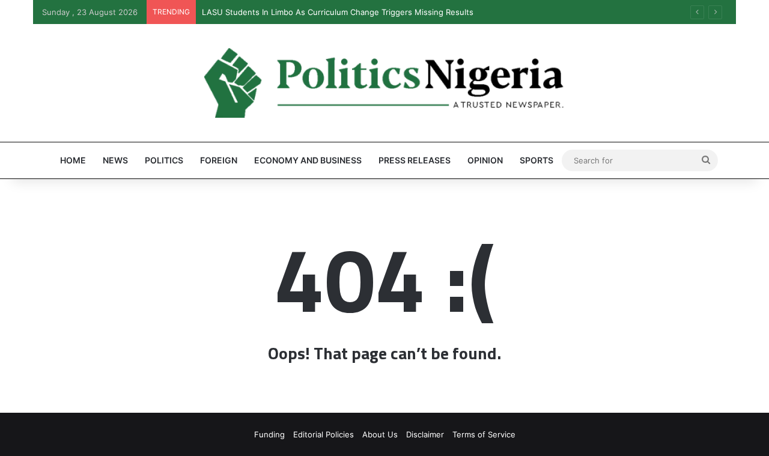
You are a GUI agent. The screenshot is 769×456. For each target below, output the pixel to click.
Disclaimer (425, 434)
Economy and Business (308, 160)
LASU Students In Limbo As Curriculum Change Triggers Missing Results (337, 12)
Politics (164, 160)
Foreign (218, 160)
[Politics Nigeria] (384, 83)
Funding (269, 434)
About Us (380, 434)
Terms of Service (483, 434)
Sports (536, 160)
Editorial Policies (323, 434)
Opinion (485, 160)
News (115, 160)
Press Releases (414, 160)
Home (73, 160)
